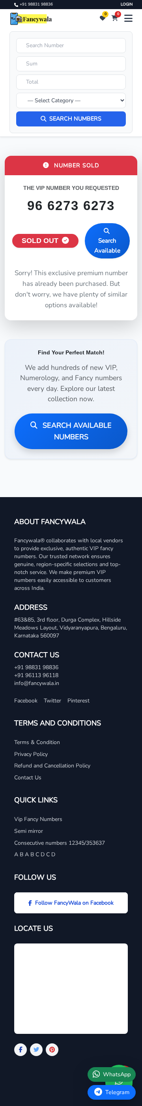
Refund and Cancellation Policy (52, 765)
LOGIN (127, 4)
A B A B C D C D (34, 854)
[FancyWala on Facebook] (20, 1049)
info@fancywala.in (36, 683)
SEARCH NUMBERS (75, 118)
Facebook (25, 700)
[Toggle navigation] (128, 18)
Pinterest (78, 700)
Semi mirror (28, 831)
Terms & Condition (37, 742)
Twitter (52, 700)
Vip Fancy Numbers (38, 819)
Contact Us (27, 777)
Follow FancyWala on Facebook (74, 903)
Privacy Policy (31, 754)
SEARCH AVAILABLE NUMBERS (76, 431)
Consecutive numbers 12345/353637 (59, 843)
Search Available (107, 245)
